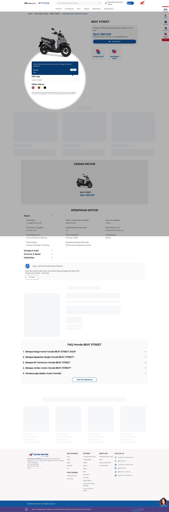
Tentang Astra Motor (89, 457)
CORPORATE (96, 9)
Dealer (85, 463)
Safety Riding (87, 480)
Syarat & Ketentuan (105, 463)
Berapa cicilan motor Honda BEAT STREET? (47, 368)
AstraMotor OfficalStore (125, 475)
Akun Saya (70, 479)
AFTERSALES (69, 9)
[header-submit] (99, 3)
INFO (78, 9)
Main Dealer (108, 9)
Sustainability (87, 460)
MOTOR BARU (72, 453)
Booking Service (72, 476)
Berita (85, 468)
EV (68, 468)
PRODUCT (58, 9)
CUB (68, 457)
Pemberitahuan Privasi (106, 457)
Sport (68, 463)
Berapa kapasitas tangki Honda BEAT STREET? (48, 357)
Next (73, 70)
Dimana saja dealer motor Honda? (42, 373)
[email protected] (36, 468)
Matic (68, 460)
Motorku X (86, 474)
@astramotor (122, 461)
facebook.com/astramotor (126, 457)
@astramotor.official (124, 472)
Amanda (85, 477)
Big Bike (69, 466)
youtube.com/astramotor (125, 464)
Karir (84, 471)
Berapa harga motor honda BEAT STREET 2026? (49, 351)
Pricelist (32, 277)
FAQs (101, 460)
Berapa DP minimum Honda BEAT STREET (46, 362)
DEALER (86, 9)
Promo (85, 466)
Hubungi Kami (103, 466)
